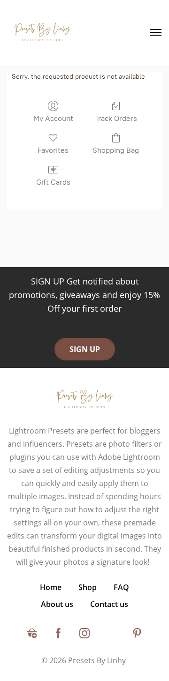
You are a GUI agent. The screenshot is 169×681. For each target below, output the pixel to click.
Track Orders (116, 118)
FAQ (121, 587)
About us (57, 604)
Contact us (109, 604)
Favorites (53, 150)
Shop (87, 587)
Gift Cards (53, 182)
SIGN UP (84, 349)
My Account (53, 118)
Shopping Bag (115, 150)
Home (50, 587)
